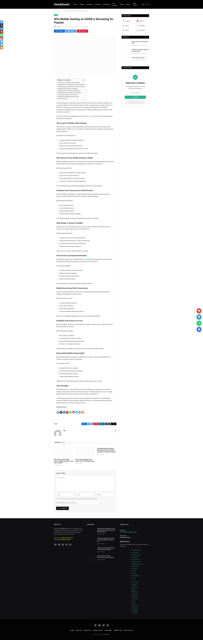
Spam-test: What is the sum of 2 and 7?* (66, 502)
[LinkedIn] (48, 91)
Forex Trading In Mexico (138, 57)
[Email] (48, 99)
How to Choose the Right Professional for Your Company (105, 556)
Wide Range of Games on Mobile (68, 88)
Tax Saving (115, 4)
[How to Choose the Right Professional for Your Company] (91, 558)
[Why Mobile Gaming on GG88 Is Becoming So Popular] (85, 55)
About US (79, 630)
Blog (127, 4)
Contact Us (87, 630)
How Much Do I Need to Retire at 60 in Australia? (140, 50)
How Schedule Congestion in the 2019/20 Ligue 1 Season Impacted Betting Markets (106, 530)
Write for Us (135, 4)
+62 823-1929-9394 (65, 539)
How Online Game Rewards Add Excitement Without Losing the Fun (105, 540)
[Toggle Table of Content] (83, 80)
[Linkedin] (64, 411)
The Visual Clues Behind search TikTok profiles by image (106, 548)
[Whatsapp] (70, 411)
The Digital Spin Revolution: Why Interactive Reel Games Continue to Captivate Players (106, 450)
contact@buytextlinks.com (66, 537)
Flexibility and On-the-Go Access (68, 94)
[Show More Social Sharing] (90, 31)
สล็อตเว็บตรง (135, 598)
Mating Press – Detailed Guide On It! (140, 42)
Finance (82, 4)
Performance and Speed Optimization (69, 90)
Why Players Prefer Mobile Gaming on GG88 (71, 84)
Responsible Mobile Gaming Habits (69, 96)
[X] (61, 411)
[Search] (148, 4)
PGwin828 (135, 605)
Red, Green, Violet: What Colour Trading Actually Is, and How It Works (63, 461)
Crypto (122, 4)
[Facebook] (48, 83)
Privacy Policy (136, 103)
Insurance (98, 4)
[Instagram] (73, 411)
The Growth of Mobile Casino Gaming (69, 82)
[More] (82, 411)
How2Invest (107, 634)
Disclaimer (108, 630)
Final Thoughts (63, 98)
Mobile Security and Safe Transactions (70, 92)
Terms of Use (118, 630)
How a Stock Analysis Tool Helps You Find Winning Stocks (84, 460)
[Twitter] (48, 87)
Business (89, 4)
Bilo (59, 26)
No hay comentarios (75, 26)
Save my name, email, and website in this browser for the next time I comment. (77, 498)
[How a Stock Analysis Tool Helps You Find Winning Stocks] (85, 451)
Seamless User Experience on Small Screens (72, 86)
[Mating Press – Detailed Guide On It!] (126, 44)
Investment (106, 4)
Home (75, 4)
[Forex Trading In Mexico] (126, 60)
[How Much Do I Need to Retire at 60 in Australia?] (126, 52)
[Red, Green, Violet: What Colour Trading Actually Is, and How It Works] (63, 451)
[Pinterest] (48, 95)
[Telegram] (79, 411)
